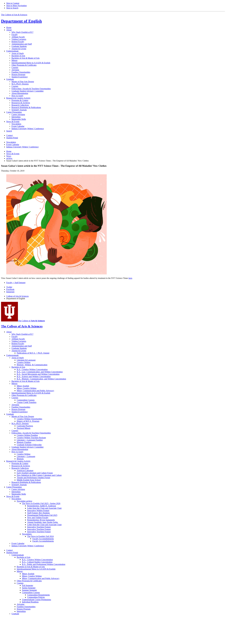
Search (9, 131)
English (21, 21)
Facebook (10, 289)
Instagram (10, 292)
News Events (12, 154)
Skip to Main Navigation (16, 5)
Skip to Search (12, 8)
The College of (31, 321)
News (8, 156)
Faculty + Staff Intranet (15, 282)
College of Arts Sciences (17, 296)
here (130, 278)
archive (9, 158)
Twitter (9, 287)
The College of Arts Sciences (14, 15)
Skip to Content (12, 3)
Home (8, 27)
